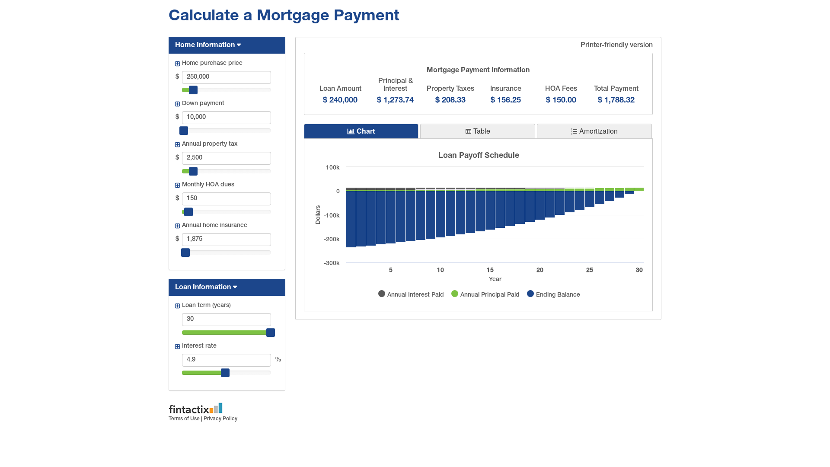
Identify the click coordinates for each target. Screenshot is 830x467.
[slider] (226, 90)
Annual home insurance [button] (214, 226)
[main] (478, 84)
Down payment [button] (203, 104)
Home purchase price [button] (212, 64)
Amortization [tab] (598, 131)
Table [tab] (481, 131)
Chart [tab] (366, 131)
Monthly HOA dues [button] (208, 185)
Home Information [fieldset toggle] (205, 45)
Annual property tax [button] (210, 144)
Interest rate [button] (199, 346)
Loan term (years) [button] (206, 306)
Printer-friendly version (617, 45)
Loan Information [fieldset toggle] (203, 287)
